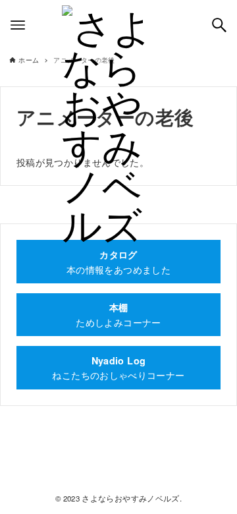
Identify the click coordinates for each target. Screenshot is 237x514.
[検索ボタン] (219, 25)
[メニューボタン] (18, 25)
